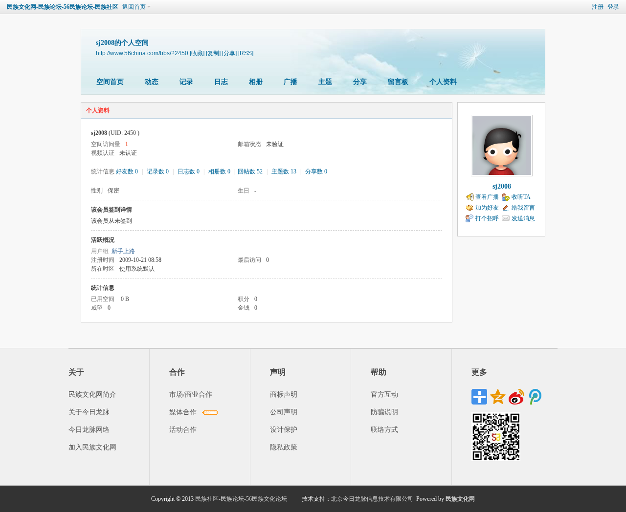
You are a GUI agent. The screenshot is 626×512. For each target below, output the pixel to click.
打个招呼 (487, 218)
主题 (325, 81)
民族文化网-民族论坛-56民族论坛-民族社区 (62, 6)
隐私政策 (283, 447)
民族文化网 (460, 498)
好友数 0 (127, 171)
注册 (598, 6)
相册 (256, 81)
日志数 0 (189, 171)
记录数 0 (158, 171)
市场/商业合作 (190, 394)
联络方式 (384, 429)
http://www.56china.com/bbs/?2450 (142, 53)
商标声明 (283, 394)
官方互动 (384, 394)
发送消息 (523, 218)
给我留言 (523, 207)
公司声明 (283, 412)
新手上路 (123, 251)
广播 (290, 81)
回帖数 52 (250, 171)
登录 (613, 6)
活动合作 (183, 429)
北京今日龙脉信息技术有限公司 (372, 498)
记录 (186, 81)
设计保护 (283, 429)
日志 (221, 81)
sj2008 (501, 186)
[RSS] (245, 53)
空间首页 (110, 81)
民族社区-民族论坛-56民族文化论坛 (241, 498)
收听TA (521, 196)
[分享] (229, 53)
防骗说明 (384, 412)
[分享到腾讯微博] (535, 397)
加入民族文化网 (92, 447)
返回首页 (134, 6)
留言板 (398, 81)
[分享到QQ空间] (498, 397)
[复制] (213, 53)
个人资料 (443, 81)
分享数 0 (316, 171)
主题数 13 (283, 171)
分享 (360, 81)
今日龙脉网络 (89, 429)
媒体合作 (183, 412)
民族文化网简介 (92, 394)
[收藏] (197, 53)
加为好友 (487, 207)
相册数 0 (219, 171)
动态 (151, 81)
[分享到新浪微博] (516, 397)
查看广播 (487, 196)
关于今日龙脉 (89, 412)
